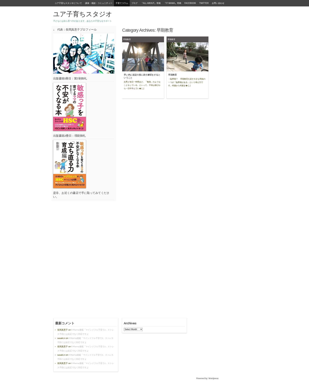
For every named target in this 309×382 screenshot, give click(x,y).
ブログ (134, 3)
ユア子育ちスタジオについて (68, 3)
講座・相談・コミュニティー (98, 3)
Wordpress (213, 378)
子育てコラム (122, 3)
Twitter (204, 3)
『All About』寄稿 (151, 3)
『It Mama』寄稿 (172, 3)
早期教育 (127, 39)
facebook (190, 3)
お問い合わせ (218, 3)
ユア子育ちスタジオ (82, 14)
